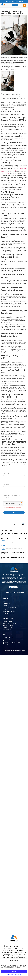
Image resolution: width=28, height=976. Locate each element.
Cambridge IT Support (8, 625)
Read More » (3, 536)
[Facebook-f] (10, 587)
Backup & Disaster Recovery (10, 607)
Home (4, 601)
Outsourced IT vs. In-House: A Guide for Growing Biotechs (12, 553)
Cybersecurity (6, 603)
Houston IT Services (8, 629)
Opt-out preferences (10, 974)
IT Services (6, 173)
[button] (26, 960)
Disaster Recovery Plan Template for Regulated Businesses (12, 558)
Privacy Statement (17, 974)
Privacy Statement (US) (9, 611)
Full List (4, 609)
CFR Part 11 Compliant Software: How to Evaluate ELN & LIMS (14, 534)
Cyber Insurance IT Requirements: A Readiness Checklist (12, 543)
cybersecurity (4, 171)
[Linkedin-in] (16, 587)
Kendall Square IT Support (9, 623)
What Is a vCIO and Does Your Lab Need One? (11, 548)
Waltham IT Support (8, 621)
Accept (14, 971)
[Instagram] (13, 587)
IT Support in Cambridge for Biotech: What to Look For (14, 538)
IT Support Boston (7, 627)
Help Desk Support (13, 170)
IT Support (5, 605)
